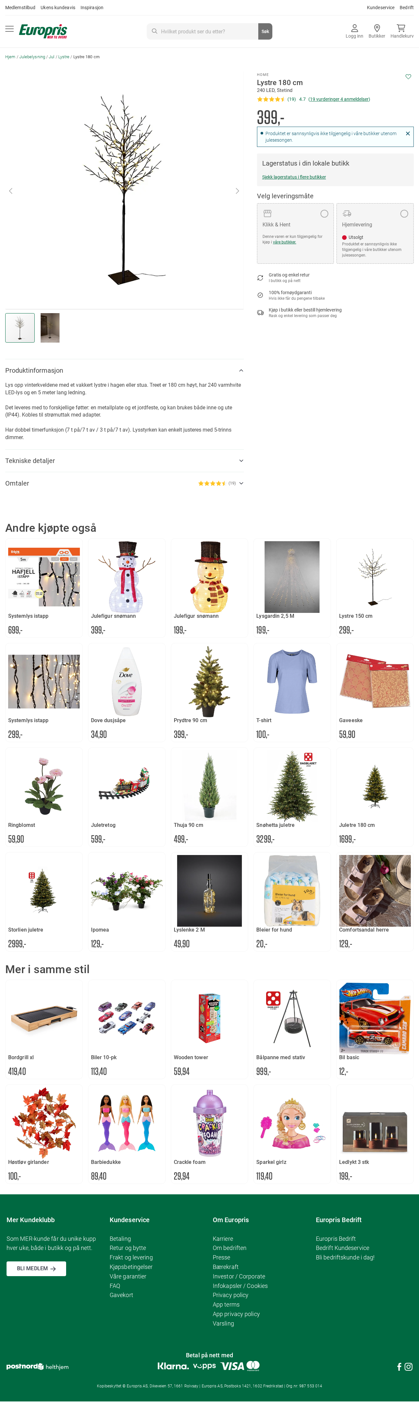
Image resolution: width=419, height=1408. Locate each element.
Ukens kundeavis (58, 7)
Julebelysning (32, 56)
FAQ (115, 1285)
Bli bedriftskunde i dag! (345, 1257)
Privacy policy (230, 1295)
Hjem (10, 56)
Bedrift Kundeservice (342, 1247)
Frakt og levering (131, 1257)
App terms (226, 1304)
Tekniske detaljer (30, 461)
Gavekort (121, 1295)
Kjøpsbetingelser (131, 1266)
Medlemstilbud (20, 7)
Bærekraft (226, 1266)
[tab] (124, 370)
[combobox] (209, 31)
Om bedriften (229, 1247)
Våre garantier (128, 1276)
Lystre (64, 56)
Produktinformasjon (34, 370)
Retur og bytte (128, 1247)
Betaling (120, 1238)
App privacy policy (236, 1313)
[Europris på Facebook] (399, 1368)
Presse (221, 1257)
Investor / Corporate (239, 1276)
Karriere (223, 1238)
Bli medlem (32, 1268)
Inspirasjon (92, 7)
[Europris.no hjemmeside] (43, 31)
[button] (238, 190)
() (339, 99)
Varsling (223, 1323)
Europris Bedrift (336, 1238)
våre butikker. (284, 242)
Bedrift (407, 7)
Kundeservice (380, 7)
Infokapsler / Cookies (240, 1285)
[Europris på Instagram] (408, 1368)
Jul (51, 56)
